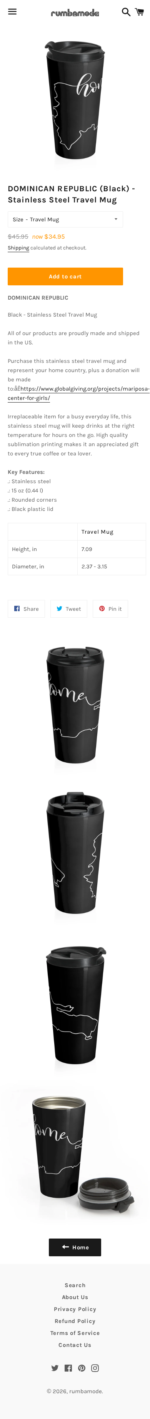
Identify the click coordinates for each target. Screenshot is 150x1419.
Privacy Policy (75, 1309)
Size (18, 219)
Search (75, 1285)
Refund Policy (75, 1321)
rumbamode (85, 1391)
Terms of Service (75, 1333)
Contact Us (75, 1344)
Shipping (18, 247)
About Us (75, 1297)
